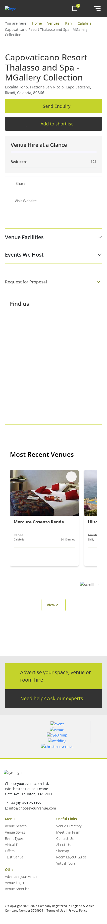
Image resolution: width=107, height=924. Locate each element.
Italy (68, 23)
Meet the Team (68, 832)
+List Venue (14, 857)
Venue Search (16, 826)
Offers (10, 850)
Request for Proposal (26, 282)
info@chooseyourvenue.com (32, 808)
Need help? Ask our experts (51, 698)
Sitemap (62, 850)
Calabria (85, 23)
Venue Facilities (24, 237)
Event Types (14, 838)
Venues (53, 23)
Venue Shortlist (17, 888)
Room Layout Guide (71, 857)
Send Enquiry (56, 106)
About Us (63, 844)
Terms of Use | (57, 910)
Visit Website (26, 200)
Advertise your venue (21, 876)
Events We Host (24, 254)
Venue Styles (15, 832)
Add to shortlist (57, 124)
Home (37, 23)
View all (53, 604)
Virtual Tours (14, 844)
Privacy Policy (77, 910)
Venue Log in (15, 882)
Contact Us (65, 838)
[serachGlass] (87, 8)
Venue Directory (68, 826)
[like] (71, 476)
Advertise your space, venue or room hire (55, 676)
